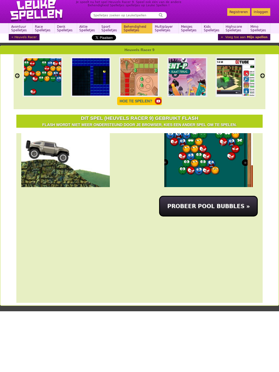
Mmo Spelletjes (258, 28)
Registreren (238, 12)
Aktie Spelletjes (87, 28)
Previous (17, 75)
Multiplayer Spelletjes (164, 28)
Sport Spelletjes (109, 28)
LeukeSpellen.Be (37, 11)
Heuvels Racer (25, 37)
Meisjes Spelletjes (188, 28)
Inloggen (261, 12)
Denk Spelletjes (64, 28)
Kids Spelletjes (211, 28)
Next (262, 75)
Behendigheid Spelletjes (135, 28)
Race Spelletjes (42, 28)
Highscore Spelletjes (234, 28)
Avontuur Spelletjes (19, 28)
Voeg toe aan (246, 37)
